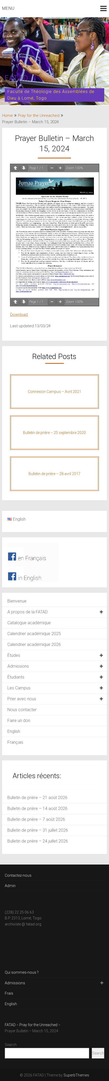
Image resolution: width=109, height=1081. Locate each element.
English (13, 731)
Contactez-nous (18, 875)
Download (19, 314)
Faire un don (18, 720)
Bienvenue (16, 601)
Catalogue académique (29, 622)
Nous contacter (22, 709)
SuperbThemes (76, 1075)
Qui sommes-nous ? (22, 972)
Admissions (18, 666)
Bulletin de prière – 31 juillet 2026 (37, 830)
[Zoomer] (60, 168)
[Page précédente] (15, 168)
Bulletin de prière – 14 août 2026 (37, 808)
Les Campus (18, 687)
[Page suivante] (24, 168)
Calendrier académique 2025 (34, 633)
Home (7, 115)
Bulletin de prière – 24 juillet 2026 (37, 841)
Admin (10, 886)
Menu (8, 8)
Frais (9, 993)
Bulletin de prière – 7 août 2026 (36, 819)
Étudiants (15, 677)
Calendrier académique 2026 (34, 644)
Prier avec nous (21, 698)
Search (11, 1045)
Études (13, 655)
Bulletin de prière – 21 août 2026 (37, 797)
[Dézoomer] (52, 168)
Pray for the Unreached (39, 115)
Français (15, 742)
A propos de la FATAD (27, 611)
